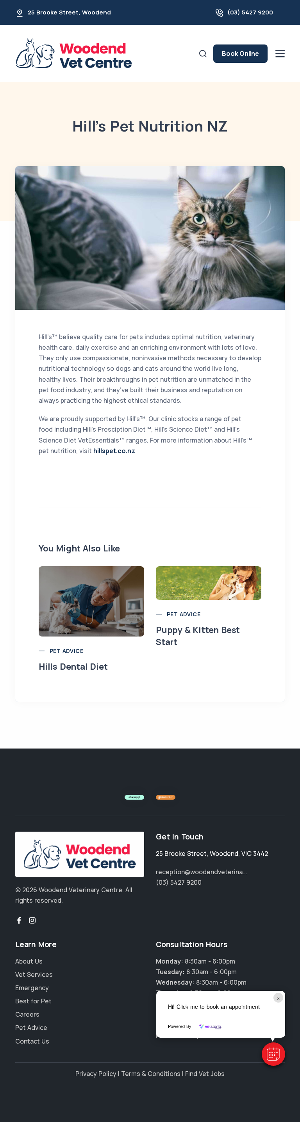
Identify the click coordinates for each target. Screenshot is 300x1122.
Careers (27, 1014)
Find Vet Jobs (205, 1073)
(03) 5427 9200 (250, 12)
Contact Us (32, 1041)
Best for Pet (33, 1001)
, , (212, 853)
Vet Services (34, 974)
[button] (273, 1054)
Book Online (240, 53)
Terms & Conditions (150, 1073)
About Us (29, 961)
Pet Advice (66, 650)
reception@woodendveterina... (201, 872)
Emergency (32, 987)
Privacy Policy (95, 1073)
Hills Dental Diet (73, 666)
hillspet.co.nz (114, 450)
